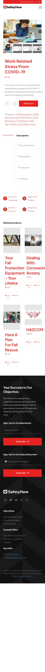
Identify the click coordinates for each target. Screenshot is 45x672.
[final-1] (12, 4)
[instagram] (5, 500)
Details (16, 295)
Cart (38, 2)
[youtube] (11, 500)
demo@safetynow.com (15, 557)
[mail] (21, 500)
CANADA (22, 2)
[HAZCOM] (33, 315)
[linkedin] (16, 500)
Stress (32, 124)
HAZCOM (34, 329)
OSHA (31, 121)
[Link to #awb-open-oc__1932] (40, 7)
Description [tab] (8, 135)
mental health (23, 124)
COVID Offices (25, 117)
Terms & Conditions (25, 576)
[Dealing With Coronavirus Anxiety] (33, 240)
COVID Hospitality (24, 114)
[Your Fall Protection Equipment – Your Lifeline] (11, 240)
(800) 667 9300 (12, 554)
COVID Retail (22, 121)
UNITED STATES (30, 2)
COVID (13, 124)
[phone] (27, 500)
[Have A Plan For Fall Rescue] (11, 317)
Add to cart (28, 103)
